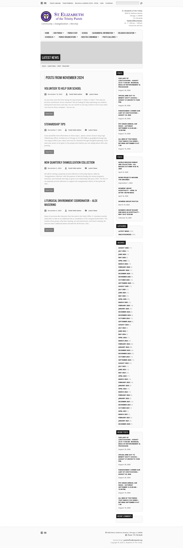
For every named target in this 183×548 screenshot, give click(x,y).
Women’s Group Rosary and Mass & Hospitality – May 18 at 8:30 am (129, 212)
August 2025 (123, 286)
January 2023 (123, 386)
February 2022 (124, 395)
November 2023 (124, 353)
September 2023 (124, 360)
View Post (49, 114)
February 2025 (124, 305)
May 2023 (122, 373)
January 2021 (123, 421)
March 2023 (123, 379)
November (65, 66)
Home (44, 66)
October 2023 (124, 357)
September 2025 (124, 283)
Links (102, 3)
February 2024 (124, 344)
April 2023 (122, 376)
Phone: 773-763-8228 (135, 535)
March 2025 (123, 302)
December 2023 (124, 350)
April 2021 (122, 411)
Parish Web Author (75, 94)
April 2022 (122, 389)
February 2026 (124, 267)
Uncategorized (124, 234)
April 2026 (122, 261)
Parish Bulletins (68, 3)
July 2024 (122, 328)
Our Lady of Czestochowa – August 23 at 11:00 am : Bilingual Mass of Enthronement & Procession (129, 82)
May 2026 (122, 257)
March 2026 (123, 264)
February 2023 (124, 382)
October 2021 (124, 408)
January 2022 (123, 398)
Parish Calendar (55, 3)
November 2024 (124, 315)
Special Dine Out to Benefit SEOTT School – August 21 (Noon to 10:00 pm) (129, 99)
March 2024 (123, 341)
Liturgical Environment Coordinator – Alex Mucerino (70, 202)
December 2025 (124, 274)
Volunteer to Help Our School (62, 88)
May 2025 (122, 296)
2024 (59, 66)
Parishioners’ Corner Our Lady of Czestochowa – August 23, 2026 (129, 113)
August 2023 (123, 363)
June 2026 (122, 254)
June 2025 (122, 293)
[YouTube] (45, 3)
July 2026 (122, 251)
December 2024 (124, 312)
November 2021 (124, 405)
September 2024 (124, 321)
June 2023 (122, 369)
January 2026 (123, 270)
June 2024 (122, 331)
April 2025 (122, 299)
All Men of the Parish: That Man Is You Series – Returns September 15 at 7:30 (128, 142)
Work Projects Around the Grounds (128, 178)
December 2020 (124, 424)
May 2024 (122, 334)
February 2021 (124, 418)
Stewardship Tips (54, 124)
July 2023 (122, 366)
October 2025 (124, 280)
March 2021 (123, 414)
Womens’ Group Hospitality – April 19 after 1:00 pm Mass (127, 190)
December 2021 (124, 402)
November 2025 (124, 277)
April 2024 (122, 338)
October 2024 (124, 318)
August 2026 (123, 248)
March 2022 (123, 392)
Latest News (50, 57)
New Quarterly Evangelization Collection (69, 162)
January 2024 (123, 347)
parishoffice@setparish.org (133, 540)
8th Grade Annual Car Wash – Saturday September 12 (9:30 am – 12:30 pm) (127, 127)
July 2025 (122, 289)
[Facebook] (42, 3)
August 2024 (123, 325)
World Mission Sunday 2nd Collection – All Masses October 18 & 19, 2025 (128, 165)
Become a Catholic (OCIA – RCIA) (86, 3)
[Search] (141, 3)
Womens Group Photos (128, 201)
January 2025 (123, 309)
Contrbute (109, 3)
